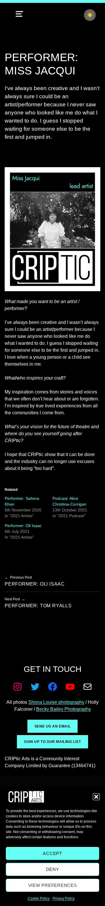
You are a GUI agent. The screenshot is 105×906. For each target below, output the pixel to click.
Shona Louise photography (56, 702)
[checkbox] (90, 15)
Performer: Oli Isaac (23, 525)
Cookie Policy (39, 898)
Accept (52, 853)
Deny (52, 869)
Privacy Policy (63, 898)
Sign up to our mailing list (52, 742)
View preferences (52, 885)
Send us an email (52, 726)
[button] (96, 797)
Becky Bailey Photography (63, 709)
